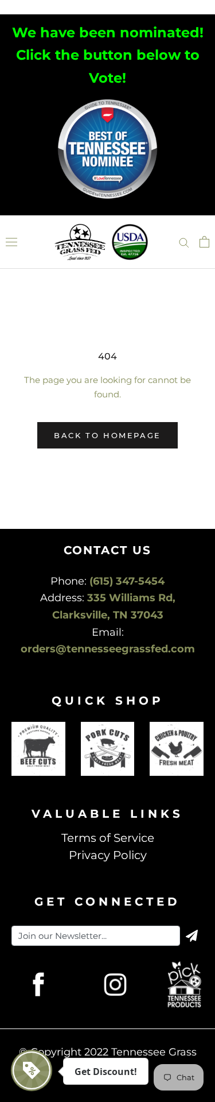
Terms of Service (107, 838)
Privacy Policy (108, 855)
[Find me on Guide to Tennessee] (107, 100)
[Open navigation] (11, 242)
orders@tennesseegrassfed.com (108, 649)
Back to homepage (107, 435)
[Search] (184, 242)
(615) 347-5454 (127, 581)
